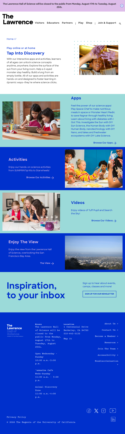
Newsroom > (111, 343)
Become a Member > (106, 336)
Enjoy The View (23, 242)
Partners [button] (67, 23)
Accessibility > (108, 355)
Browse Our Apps (103, 143)
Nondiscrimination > (106, 363)
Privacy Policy (16, 417)
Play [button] (80, 23)
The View (45, 263)
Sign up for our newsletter (99, 294)
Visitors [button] (39, 23)
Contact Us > (110, 330)
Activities (18, 160)
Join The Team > (108, 349)
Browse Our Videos (102, 221)
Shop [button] (89, 23)
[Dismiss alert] (122, 5)
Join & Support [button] (107, 23)
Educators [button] (53, 23)
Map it (68, 339)
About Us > (111, 324)
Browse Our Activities (38, 177)
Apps (76, 98)
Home (10, 39)
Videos (78, 203)
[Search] (120, 23)
